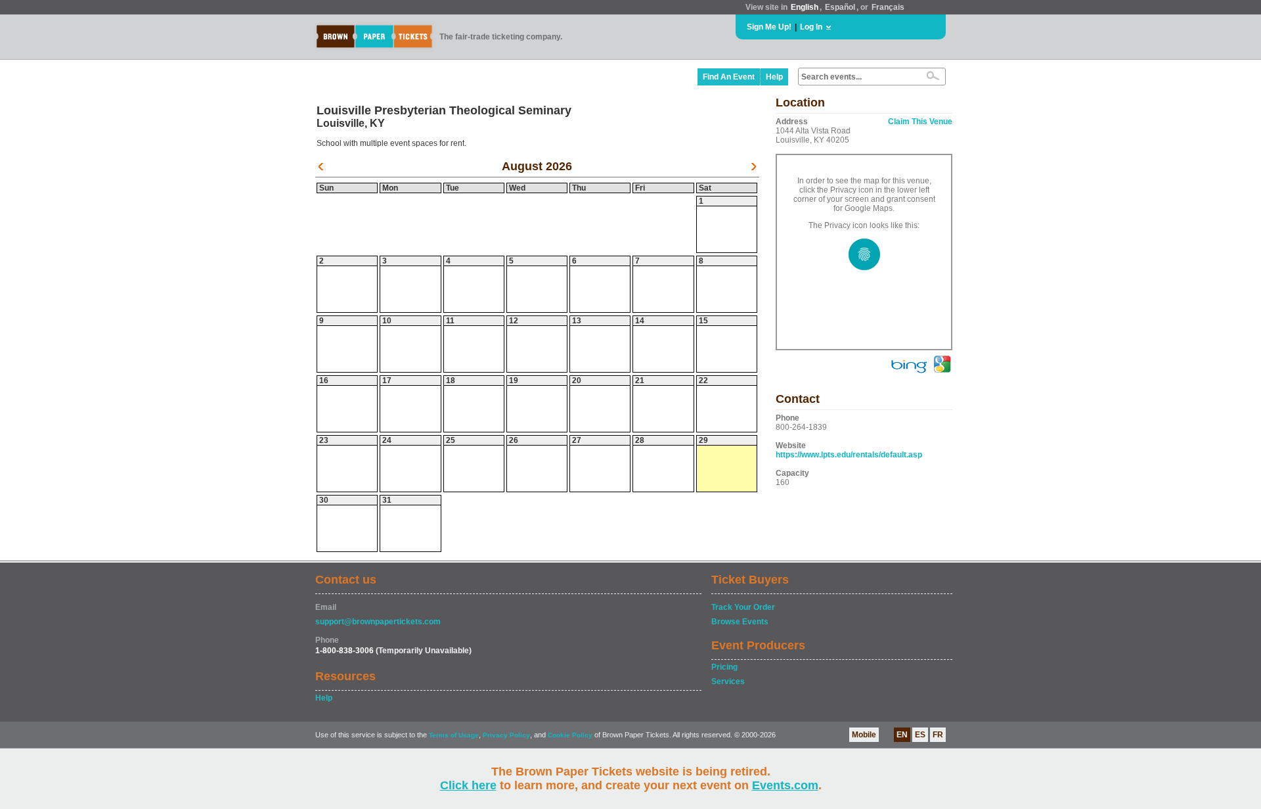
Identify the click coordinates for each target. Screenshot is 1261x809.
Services (728, 681)
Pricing (724, 667)
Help (774, 76)
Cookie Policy (570, 735)
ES (920, 734)
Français (888, 7)
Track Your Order (743, 607)
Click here (468, 785)
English (804, 7)
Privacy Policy (506, 735)
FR (938, 734)
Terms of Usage (454, 735)
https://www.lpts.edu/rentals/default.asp (849, 454)
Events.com (785, 785)
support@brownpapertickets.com (378, 621)
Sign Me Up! (769, 27)
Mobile (864, 734)
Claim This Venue (920, 121)
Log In (811, 27)
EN (902, 734)
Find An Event (729, 76)
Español (840, 7)
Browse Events (739, 621)
